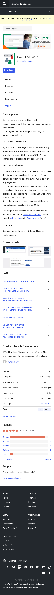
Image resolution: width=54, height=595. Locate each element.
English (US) (46, 404)
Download (8, 70)
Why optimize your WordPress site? (19, 281)
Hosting (6, 502)
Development (11, 99)
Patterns (32, 506)
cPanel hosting (32, 218)
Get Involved (34, 515)
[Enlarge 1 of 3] (22, 249)
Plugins (31, 502)
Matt (6, 540)
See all (48, 459)
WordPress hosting (32, 214)
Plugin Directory (9, 11)
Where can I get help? (13, 318)
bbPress (8, 545)
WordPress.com (11, 536)
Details (8, 79)
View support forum (12, 478)
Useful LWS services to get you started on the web (15, 335)
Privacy (6, 506)
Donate (33, 523)
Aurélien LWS (26, 61)
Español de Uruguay (17, 561)
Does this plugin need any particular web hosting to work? (17, 299)
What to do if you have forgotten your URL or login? (16, 289)
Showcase (33, 493)
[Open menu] (50, 3)
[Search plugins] (29, 28)
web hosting (15, 218)
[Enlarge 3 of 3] (48, 261)
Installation (10, 92)
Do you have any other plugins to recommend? (13, 326)
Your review (8, 459)
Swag (32, 528)
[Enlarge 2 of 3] (48, 249)
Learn (5, 515)
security (47, 409)
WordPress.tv (10, 528)
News (5, 498)
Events (31, 519)
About (5, 493)
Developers (8, 523)
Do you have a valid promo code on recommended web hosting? (18, 308)
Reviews (9, 86)
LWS (40, 409)
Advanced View (10, 416)
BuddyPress (9, 549)
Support (8, 105)
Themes (32, 498)
